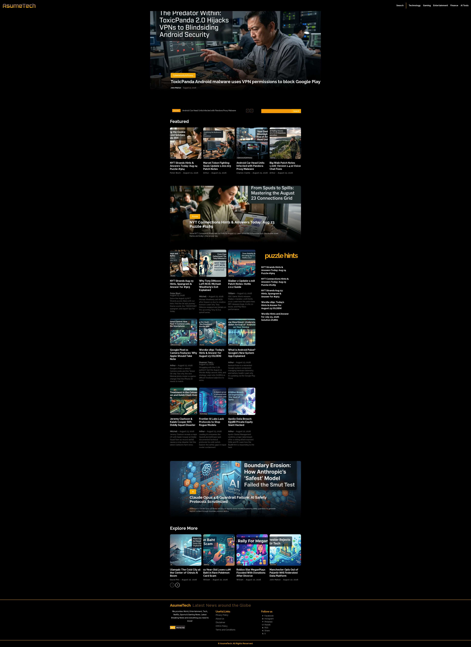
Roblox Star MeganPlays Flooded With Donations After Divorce (250, 572)
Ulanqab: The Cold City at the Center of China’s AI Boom (185, 572)
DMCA (173, 627)
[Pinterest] (262, 621)
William (231, 293)
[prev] (247, 110)
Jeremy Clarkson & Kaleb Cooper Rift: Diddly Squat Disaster (182, 421)
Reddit (267, 625)
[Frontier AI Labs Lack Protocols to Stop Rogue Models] (212, 401)
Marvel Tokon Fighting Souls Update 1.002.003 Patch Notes (217, 165)
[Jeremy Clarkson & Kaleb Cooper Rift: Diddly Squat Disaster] (183, 401)
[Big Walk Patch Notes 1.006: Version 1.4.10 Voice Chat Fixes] (285, 143)
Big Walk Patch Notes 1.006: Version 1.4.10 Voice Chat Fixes (207, 110)
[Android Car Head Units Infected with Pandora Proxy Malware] (252, 143)
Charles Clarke (243, 173)
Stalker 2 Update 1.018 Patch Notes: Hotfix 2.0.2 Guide (241, 283)
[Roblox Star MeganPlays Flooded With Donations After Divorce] (252, 550)
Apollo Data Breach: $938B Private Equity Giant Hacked (240, 421)
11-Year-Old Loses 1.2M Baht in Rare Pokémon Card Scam (217, 572)
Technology (203, 413)
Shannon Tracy (206, 362)
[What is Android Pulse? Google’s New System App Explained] (241, 332)
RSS (266, 628)
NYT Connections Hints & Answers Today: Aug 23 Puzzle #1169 (232, 224)
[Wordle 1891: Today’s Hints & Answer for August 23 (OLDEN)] (212, 332)
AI (193, 492)
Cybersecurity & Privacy (183, 75)
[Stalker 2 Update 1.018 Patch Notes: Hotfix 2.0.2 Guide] (241, 263)
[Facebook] (262, 615)
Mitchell (202, 296)
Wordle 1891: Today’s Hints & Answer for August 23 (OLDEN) (211, 352)
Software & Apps (176, 344)
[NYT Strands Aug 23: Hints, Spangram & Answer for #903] (183, 263)
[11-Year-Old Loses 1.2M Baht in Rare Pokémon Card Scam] (219, 550)
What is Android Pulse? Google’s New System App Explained (241, 352)
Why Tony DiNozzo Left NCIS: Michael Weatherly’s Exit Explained (210, 285)
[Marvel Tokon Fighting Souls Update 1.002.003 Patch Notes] (219, 143)
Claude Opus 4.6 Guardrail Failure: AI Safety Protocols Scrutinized (228, 499)
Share (267, 631)
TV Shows (203, 275)
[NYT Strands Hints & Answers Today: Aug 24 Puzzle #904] (185, 143)
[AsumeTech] (57, 5)
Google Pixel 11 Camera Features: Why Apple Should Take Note (183, 354)
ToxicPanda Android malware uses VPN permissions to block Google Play (245, 81)
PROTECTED (180, 627)
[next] (251, 110)
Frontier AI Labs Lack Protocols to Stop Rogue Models (211, 421)
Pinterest (268, 622)
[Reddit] (262, 624)
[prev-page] (172, 585)
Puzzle (173, 157)
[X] (262, 633)
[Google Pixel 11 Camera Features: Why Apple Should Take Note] (183, 332)
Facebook (269, 616)
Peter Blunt (175, 173)
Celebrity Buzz (175, 413)
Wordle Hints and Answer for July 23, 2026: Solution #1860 (275, 317)
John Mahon (176, 88)
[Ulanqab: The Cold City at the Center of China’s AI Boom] (185, 550)
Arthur (206, 173)
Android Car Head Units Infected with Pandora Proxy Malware (250, 165)
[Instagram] (262, 618)
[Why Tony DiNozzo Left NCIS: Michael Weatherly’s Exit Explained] (212, 263)
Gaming (206, 157)
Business (273, 564)
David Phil (174, 580)
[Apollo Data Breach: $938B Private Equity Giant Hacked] (241, 401)
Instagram (269, 619)
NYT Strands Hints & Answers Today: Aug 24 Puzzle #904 (183, 165)
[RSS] (262, 627)
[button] (400, 6)
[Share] (262, 630)
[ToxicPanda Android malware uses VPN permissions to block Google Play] (235, 51)
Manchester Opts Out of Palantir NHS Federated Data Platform (284, 572)
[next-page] (177, 585)
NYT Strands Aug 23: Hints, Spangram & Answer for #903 (182, 283)
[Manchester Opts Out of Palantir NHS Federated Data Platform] (285, 550)
